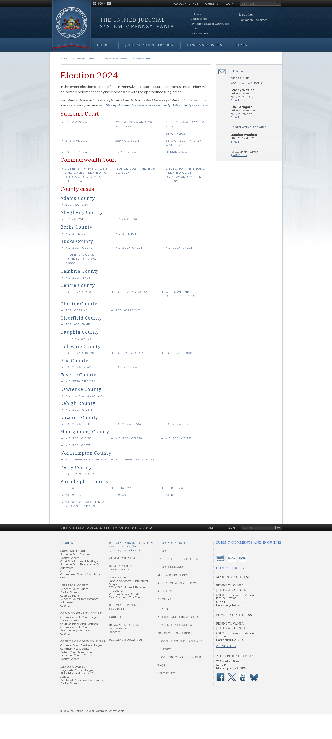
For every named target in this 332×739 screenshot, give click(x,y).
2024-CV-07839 (78, 338)
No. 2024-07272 (79, 247)
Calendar (66, 571)
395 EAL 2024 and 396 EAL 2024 (134, 124)
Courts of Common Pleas (82, 641)
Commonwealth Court (81, 613)
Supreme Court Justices (75, 554)
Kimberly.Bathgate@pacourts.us (182, 105)
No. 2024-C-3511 (78, 409)
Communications (124, 558)
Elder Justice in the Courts (126, 597)
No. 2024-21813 (77, 445)
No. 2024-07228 (179, 247)
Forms (194, 28)
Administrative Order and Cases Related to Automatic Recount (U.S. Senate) (86, 175)
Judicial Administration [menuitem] (149, 45)
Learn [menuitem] (242, 45)
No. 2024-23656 (128, 438)
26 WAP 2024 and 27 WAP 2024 (183, 143)
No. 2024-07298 (128, 247)
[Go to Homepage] (71, 25)
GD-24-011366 (126, 219)
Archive (164, 599)
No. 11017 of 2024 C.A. (84, 395)
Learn (162, 609)
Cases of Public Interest (114, 58)
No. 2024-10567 (128, 424)
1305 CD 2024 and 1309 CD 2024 (135, 171)
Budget (115, 617)
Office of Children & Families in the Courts (129, 589)
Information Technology (120, 567)
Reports (164, 591)
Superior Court (74, 585)
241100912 (73, 495)
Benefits (114, 632)
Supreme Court (73, 551)
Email (235, 100)
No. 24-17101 (125, 233)
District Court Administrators (78, 652)
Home (64, 58)
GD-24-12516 (75, 219)
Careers (211, 3)
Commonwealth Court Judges (79, 617)
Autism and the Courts (178, 617)
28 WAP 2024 (177, 133)
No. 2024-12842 (78, 367)
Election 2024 (143, 58)
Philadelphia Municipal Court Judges (79, 675)
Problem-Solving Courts (124, 594)
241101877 (123, 488)
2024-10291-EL (77, 310)
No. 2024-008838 (180, 353)
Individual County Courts (76, 655)
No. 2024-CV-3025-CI (83, 292)
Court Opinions (69, 595)
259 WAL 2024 (127, 140)
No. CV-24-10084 (129, 353)
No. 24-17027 (76, 233)
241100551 (174, 495)
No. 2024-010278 (79, 353)
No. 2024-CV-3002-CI (133, 292)
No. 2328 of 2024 (80, 381)
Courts (66, 543)
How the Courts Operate (179, 641)
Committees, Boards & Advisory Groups (80, 576)
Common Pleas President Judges (81, 645)
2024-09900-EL (128, 310)
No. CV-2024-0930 (81, 474)
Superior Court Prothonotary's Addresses (79, 600)
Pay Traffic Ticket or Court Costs (210, 23)
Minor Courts (72, 667)
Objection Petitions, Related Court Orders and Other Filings (185, 175)
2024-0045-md (78, 324)
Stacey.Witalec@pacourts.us (128, 105)
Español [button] (246, 14)
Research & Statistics (177, 583)
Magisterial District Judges (77, 670)
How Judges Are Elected (179, 657)
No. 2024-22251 (178, 438)
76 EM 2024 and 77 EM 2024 (185, 124)
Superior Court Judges (74, 589)
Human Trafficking (174, 625)
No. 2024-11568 (77, 424)
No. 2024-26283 (78, 438)
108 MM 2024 (76, 152)
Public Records (199, 33)
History (164, 649)
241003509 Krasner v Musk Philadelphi (84, 504)
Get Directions (226, 646)
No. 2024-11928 (178, 424)
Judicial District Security (124, 607)
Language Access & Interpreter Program (128, 582)
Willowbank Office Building (181, 294)
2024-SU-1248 (76, 204)
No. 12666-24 (126, 367)
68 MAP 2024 (176, 152)
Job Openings (118, 628)
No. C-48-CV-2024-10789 (85, 459)
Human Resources (124, 625)
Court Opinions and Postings (79, 561)
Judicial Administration (131, 546)
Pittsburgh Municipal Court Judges (82, 680)
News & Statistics (84, 58)
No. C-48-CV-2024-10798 (135, 459)
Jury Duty (166, 673)
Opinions (196, 14)
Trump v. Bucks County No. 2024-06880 (81, 259)
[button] (94, 3)
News (162, 551)
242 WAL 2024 (77, 140)
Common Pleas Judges (74, 648)
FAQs (161, 665)
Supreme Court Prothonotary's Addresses (79, 566)
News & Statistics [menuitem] (204, 45)
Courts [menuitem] (104, 45)
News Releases (170, 567)
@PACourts (239, 155)
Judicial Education (126, 640)
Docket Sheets (199, 19)
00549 (120, 495)
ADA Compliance (186, 3)
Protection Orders (174, 633)
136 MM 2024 (76, 122)
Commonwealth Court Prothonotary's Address (75, 628)
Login (229, 3)
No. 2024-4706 (78, 277)
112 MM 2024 (125, 152)
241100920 (174, 488)
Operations (119, 577)
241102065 (73, 488)
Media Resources (172, 575)
